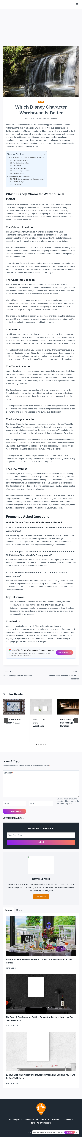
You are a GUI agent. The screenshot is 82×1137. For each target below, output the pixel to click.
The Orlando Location (20, 160)
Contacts (56, 1120)
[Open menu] (76, 4)
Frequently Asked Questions (19, 176)
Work (41, 102)
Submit (41, 842)
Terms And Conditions (41, 1123)
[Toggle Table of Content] (42, 154)
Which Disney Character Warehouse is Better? (26, 157)
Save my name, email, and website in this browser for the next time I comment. (68, 801)
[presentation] (14, 706)
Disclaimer (68, 1120)
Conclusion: (17, 184)
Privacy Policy (31, 1120)
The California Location (21, 163)
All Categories (15, 1120)
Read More (12, 968)
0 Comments (52, 118)
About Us (45, 1120)
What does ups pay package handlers (68, 722)
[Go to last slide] (6, 720)
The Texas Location (19, 168)
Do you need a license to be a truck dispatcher (64, 675)
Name (7, 803)
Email (33, 803)
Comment (8, 773)
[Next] (76, 720)
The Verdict (17, 165)
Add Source (69, 1132)
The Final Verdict (18, 173)
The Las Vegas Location (21, 171)
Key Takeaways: (18, 182)
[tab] (36, 744)
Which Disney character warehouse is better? (29, 179)
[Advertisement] (41, 25)
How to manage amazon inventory (17, 674)
